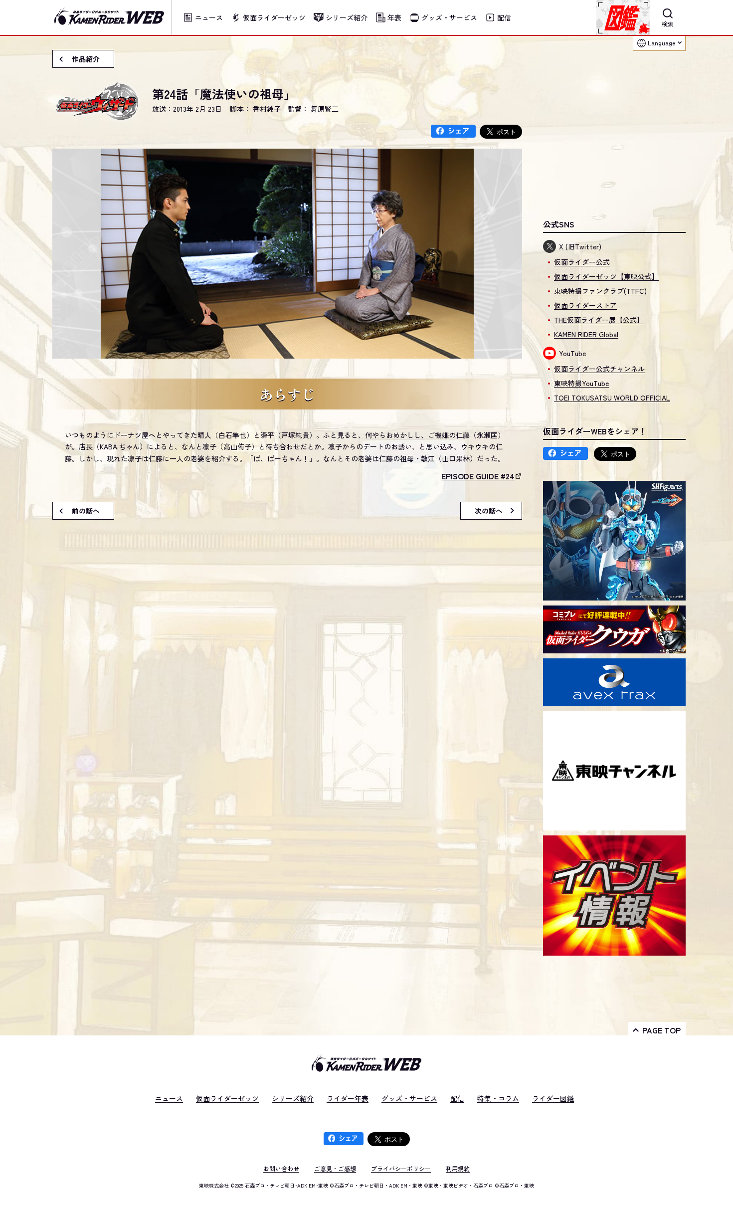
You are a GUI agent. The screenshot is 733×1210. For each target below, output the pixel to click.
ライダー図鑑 (553, 1098)
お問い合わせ (281, 1168)
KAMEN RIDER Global (586, 334)
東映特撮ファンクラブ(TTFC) (600, 291)
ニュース (169, 1098)
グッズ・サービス (409, 1098)
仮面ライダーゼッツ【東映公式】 (606, 276)
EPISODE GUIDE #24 (478, 476)
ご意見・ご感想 (335, 1168)
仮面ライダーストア (585, 305)
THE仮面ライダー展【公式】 (599, 320)
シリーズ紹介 (293, 1098)
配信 (457, 1098)
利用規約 (458, 1168)
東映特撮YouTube (581, 383)
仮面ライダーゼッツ (227, 1098)
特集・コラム (498, 1098)
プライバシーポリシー (401, 1168)
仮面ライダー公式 (582, 262)
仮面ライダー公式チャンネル (599, 369)
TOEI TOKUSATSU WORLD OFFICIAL (612, 398)
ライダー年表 (347, 1098)
